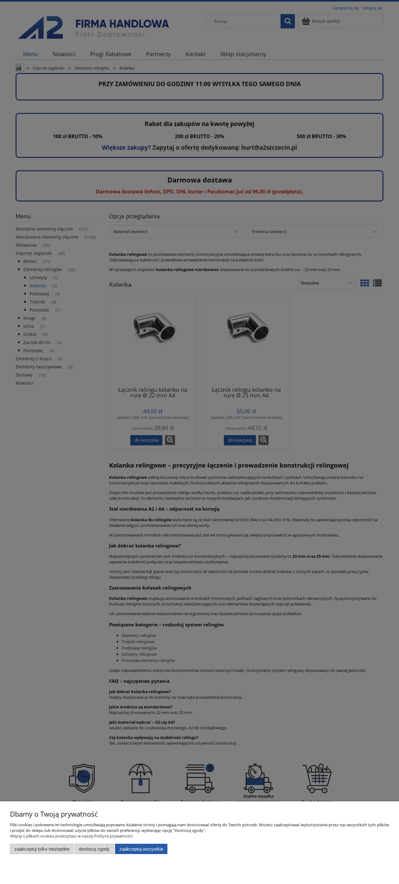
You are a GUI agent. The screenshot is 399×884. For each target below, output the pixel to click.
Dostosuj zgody (94, 849)
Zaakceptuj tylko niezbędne (42, 849)
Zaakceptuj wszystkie (141, 849)
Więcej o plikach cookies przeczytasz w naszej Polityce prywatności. (71, 836)
